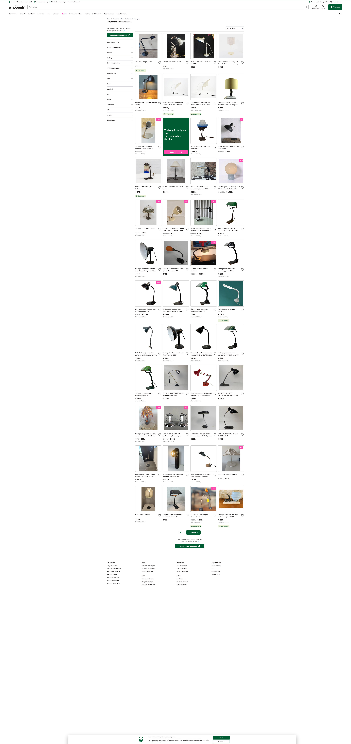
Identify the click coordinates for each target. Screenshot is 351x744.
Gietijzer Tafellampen (133, 19)
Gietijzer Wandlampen (113, 580)
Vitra (213, 568)
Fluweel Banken (216, 571)
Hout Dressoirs (216, 566)
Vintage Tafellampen (148, 579)
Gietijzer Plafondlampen (114, 568)
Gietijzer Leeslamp (112, 574)
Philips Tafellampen (147, 571)
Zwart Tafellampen (182, 582)
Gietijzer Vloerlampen (113, 577)
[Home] (16, 7)
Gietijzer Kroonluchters (113, 571)
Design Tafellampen (147, 582)
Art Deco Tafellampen (148, 585)
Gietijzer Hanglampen (113, 583)
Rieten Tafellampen (182, 571)
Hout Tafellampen (182, 568)
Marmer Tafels (216, 574)
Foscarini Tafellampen (148, 566)
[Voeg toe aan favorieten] (159, 62)
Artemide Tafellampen (148, 568)
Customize (220, 741)
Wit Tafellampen (181, 579)
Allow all (221, 737)
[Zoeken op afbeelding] (306, 7)
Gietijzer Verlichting (118, 19)
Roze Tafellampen (182, 585)
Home (108, 19)
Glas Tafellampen (182, 566)
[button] (211, 2)
